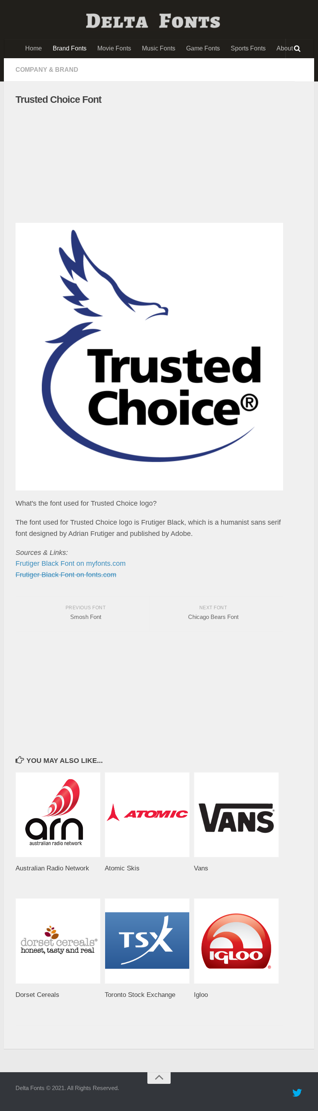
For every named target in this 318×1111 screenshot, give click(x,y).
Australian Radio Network (52, 868)
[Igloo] (238, 940)
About (285, 48)
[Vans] (238, 814)
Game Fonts (203, 48)
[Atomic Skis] (149, 814)
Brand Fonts (69, 48)
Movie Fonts (114, 48)
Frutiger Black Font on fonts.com (66, 575)
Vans (201, 868)
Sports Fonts (248, 48)
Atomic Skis (122, 868)
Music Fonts (158, 48)
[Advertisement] (143, 164)
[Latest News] (297, 1093)
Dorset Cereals (37, 994)
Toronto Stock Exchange (140, 994)
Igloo (201, 994)
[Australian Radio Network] (60, 814)
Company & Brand (47, 69)
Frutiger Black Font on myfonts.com (71, 563)
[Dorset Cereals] (60, 940)
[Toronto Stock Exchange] (149, 940)
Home (33, 48)
